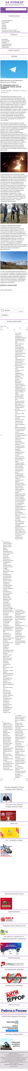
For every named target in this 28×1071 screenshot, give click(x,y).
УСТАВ (3, 24)
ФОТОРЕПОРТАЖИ (7, 44)
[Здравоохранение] (7, 919)
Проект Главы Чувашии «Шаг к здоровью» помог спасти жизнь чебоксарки (7, 599)
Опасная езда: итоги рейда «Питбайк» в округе (20, 392)
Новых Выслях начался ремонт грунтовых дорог (7, 692)
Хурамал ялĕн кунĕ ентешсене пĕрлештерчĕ (20, 440)
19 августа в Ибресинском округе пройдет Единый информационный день (8, 749)
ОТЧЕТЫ (4, 25)
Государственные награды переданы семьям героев (20, 464)
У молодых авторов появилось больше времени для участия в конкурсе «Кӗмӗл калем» (20, 762)
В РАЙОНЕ (4, 42)
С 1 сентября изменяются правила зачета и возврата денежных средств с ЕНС (20, 718)
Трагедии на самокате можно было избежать (7, 635)
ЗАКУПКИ (4, 27)
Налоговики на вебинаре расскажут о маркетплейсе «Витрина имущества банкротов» (20, 508)
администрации (9, 244)
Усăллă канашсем (19, 433)
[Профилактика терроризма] (14, 996)
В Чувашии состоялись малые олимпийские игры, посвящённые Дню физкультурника (8, 618)
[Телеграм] (14, 69)
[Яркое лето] (9, 832)
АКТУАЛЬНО (5, 39)
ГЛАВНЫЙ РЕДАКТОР (7, 20)
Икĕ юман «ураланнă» (20, 427)
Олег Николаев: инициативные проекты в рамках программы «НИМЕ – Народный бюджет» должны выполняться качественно (8, 608)
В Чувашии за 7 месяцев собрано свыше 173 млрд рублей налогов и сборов (7, 545)
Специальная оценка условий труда (11, 31)
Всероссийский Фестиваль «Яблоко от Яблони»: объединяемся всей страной (8, 757)
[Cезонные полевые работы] (10, 1044)
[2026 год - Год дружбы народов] (6, 850)
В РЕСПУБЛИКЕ (6, 41)
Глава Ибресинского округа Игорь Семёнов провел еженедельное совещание (20, 628)
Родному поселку (7, 704)
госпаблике (4, 201)
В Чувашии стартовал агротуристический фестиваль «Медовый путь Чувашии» (20, 774)
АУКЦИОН (4, 28)
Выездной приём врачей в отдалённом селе (8, 684)
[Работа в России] (14, 1011)
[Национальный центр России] (6, 903)
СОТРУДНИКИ (5, 22)
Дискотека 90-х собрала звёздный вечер (19, 367)
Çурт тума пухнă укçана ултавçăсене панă (20, 424)
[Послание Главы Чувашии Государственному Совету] (8, 816)
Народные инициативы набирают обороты (20, 450)
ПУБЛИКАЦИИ (5, 47)
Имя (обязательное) (6, 290)
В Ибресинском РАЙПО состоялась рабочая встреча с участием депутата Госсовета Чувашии (8, 726)
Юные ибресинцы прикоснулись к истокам (7, 679)
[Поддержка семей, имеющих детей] (4, 932)
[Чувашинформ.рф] (12, 964)
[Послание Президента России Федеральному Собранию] (6, 797)
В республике (9, 90)
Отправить (5, 315)
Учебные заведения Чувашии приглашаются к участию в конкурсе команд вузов (8, 591)
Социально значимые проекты (9, 30)
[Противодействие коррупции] (14, 978)
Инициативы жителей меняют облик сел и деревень (8, 652)
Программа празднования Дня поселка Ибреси (7, 707)
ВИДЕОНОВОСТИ (6, 45)
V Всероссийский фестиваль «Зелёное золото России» (20, 484)
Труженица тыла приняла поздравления (19, 372)
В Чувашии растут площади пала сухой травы (10, 86)
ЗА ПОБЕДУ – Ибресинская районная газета (14, 3)
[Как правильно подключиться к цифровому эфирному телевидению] (10, 949)
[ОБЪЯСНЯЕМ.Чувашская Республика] (10, 1026)
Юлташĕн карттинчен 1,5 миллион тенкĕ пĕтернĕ (20, 430)
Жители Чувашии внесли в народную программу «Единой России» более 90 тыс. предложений (20, 500)
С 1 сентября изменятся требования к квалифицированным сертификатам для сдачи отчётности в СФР (20, 337)
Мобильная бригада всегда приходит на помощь (8, 675)
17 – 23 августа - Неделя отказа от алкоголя (19, 768)
